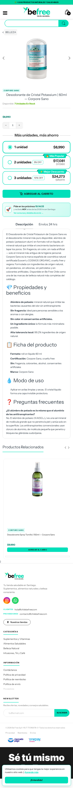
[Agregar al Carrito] (37, 549)
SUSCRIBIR (62, 713)
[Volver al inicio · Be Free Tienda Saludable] (36, 11)
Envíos (33, 733)
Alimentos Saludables (14, 643)
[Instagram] (6, 600)
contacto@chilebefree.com (33, 614)
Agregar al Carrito (38, 193)
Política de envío (12, 684)
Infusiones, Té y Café (14, 653)
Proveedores (8, 689)
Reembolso (22, 733)
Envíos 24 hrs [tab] (48, 224)
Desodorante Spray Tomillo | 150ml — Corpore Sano (31, 534)
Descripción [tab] (24, 224)
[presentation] (65, 447)
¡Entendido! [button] (36, 780)
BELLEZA (10, 32)
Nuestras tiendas (18, 622)
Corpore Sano (11, 90)
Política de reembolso (14, 679)
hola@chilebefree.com (26, 609)
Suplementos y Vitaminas (16, 639)
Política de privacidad (14, 674)
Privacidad (10, 733)
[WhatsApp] (15, 600)
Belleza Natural (11, 648)
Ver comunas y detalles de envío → (28, 213)
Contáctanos (10, 670)
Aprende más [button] (31, 772)
